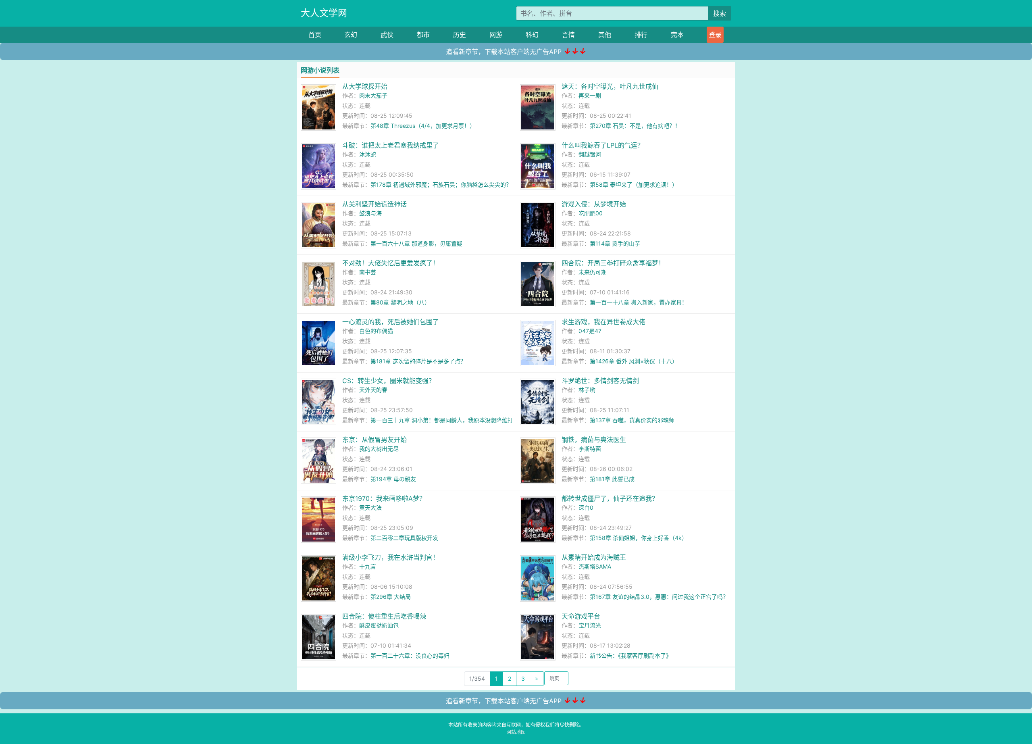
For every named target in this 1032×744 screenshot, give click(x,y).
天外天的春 (373, 389)
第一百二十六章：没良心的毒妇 (409, 655)
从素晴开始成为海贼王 (594, 557)
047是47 (589, 330)
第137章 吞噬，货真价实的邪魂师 (632, 420)
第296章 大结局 (390, 596)
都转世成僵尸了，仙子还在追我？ (610, 498)
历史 (459, 35)
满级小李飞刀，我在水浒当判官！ (390, 557)
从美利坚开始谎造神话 (374, 204)
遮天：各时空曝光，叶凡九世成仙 (610, 86)
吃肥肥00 (590, 213)
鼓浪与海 (370, 213)
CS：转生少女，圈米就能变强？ (388, 381)
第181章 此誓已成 (612, 478)
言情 (568, 35)
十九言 (367, 566)
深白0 (585, 507)
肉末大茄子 (373, 95)
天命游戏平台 (581, 616)
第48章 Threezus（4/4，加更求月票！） (422, 125)
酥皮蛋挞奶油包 (379, 625)
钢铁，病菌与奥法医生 (594, 440)
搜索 (719, 13)
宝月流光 (589, 625)
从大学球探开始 (364, 86)
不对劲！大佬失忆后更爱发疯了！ (390, 263)
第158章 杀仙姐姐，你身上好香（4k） (638, 537)
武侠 (387, 35)
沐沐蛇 (367, 154)
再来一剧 (589, 95)
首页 (314, 35)
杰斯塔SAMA (594, 566)
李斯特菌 (589, 448)
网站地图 (516, 732)
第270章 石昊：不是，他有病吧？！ (635, 125)
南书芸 (367, 272)
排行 (641, 35)
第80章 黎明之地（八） (400, 302)
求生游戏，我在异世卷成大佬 (603, 322)
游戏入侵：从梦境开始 (594, 204)
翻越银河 (589, 154)
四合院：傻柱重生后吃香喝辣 (384, 616)
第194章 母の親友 (393, 478)
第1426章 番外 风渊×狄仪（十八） (634, 361)
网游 (495, 35)
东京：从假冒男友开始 (374, 440)
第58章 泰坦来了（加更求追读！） (634, 184)
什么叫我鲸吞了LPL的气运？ (603, 145)
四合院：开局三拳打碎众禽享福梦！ (613, 263)
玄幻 (350, 35)
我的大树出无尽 (379, 448)
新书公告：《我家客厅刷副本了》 (631, 655)
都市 (423, 35)
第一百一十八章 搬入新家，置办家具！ (638, 302)
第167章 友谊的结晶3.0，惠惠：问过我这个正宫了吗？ (659, 596)
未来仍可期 (592, 272)
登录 (715, 35)
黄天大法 (370, 507)
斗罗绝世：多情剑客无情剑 (600, 381)
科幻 (532, 35)
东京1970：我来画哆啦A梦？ (384, 498)
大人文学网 (324, 13)
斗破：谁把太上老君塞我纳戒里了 (390, 145)
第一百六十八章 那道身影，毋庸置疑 (416, 243)
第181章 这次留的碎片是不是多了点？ (418, 361)
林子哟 (586, 389)
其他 (604, 35)
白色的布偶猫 (376, 330)
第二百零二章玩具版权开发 (404, 537)
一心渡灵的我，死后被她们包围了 (390, 322)
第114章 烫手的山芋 (615, 243)
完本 (677, 35)
